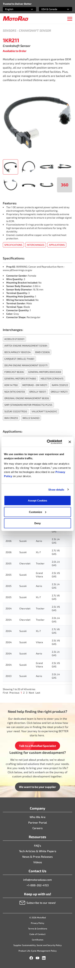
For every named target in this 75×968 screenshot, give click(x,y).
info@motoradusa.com (37, 879)
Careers (37, 828)
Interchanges (35, 244)
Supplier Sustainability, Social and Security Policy (37, 945)
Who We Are (38, 817)
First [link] (5, 692)
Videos (37, 862)
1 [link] (21, 692)
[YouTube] (37, 958)
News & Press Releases (37, 856)
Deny (37, 523)
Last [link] (37, 692)
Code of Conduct (37, 934)
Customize (35, 511)
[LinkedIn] (44, 958)
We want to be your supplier (37, 786)
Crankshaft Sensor (35, 30)
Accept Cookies (37, 500)
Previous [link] (14, 692)
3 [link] (26, 692)
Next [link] (31, 692)
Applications (57, 244)
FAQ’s (37, 845)
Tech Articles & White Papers (37, 851)
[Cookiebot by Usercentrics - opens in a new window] (47, 442)
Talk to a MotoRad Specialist (37, 745)
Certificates (37, 939)
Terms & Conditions (37, 928)
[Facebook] (31, 958)
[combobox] (15, 9)
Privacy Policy (37, 923)
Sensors (9, 30)
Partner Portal (37, 822)
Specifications (13, 244)
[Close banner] (70, 442)
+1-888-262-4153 (38, 885)
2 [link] (24, 692)
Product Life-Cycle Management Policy (37, 950)
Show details (56, 489)
